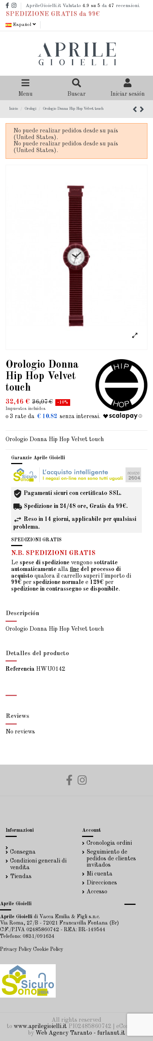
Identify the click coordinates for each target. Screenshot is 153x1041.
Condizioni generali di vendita (38, 864)
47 (111, 5)
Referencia (20, 669)
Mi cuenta (100, 874)
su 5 (91, 5)
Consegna (23, 852)
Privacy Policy (16, 949)
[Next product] (142, 110)
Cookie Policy (48, 949)
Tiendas (21, 877)
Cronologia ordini (109, 843)
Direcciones (102, 883)
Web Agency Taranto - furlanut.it (80, 1033)
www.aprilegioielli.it (40, 1026)
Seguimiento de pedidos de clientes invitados (111, 858)
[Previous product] (136, 110)
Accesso (97, 892)
